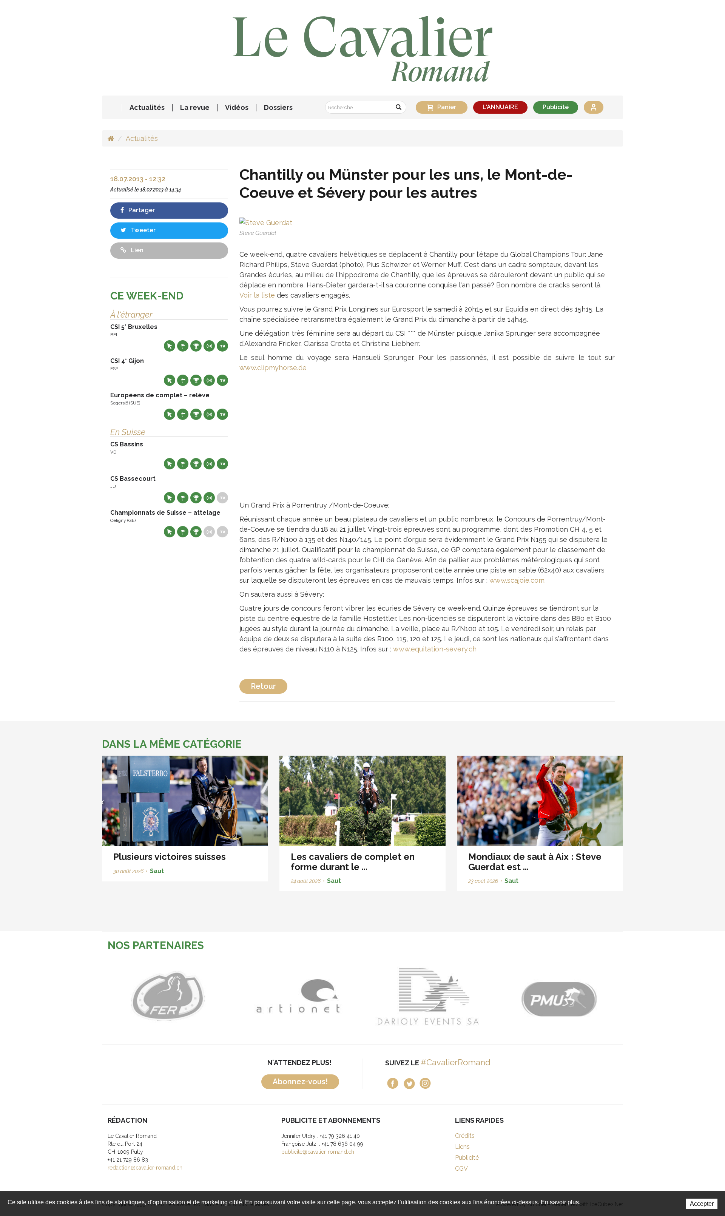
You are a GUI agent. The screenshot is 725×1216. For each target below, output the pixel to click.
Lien (136, 250)
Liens (462, 1146)
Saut (157, 871)
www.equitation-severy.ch (435, 649)
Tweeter (142, 230)
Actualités (147, 107)
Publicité (556, 107)
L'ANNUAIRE (500, 107)
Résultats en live (209, 346)
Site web (169, 346)
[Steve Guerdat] (265, 222)
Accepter (702, 1204)
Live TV (222, 346)
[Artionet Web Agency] (297, 996)
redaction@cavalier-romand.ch (145, 1168)
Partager (141, 210)
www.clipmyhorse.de (273, 368)
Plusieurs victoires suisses (169, 856)
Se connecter (593, 107)
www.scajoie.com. (517, 580)
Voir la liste (257, 295)
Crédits (465, 1135)
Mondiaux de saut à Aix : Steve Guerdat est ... (535, 861)
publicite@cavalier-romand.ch (317, 1152)
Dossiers (278, 107)
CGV (461, 1168)
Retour (263, 686)
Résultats (196, 346)
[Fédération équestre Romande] (167, 996)
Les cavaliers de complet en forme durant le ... (353, 861)
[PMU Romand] (557, 996)
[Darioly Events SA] (427, 996)
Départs (182, 346)
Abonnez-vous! (300, 1081)
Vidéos (236, 107)
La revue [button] (195, 107)
